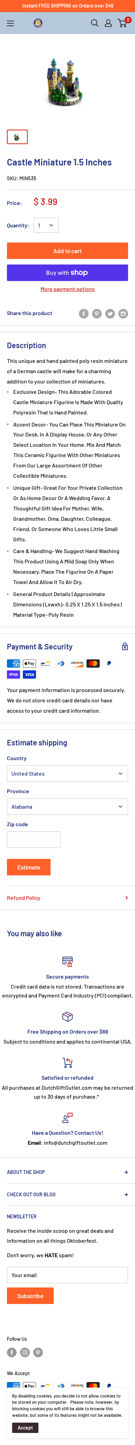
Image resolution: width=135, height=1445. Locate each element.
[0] (122, 23)
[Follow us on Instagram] (25, 1352)
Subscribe (30, 1295)
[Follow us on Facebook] (12, 1352)
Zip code (17, 824)
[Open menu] (10, 23)
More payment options (67, 288)
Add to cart (67, 250)
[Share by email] (123, 313)
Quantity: (18, 225)
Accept (25, 1428)
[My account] (108, 23)
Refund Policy (23, 897)
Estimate (28, 867)
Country (17, 758)
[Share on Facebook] (84, 313)
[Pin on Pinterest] (97, 313)
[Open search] (95, 23)
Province (18, 791)
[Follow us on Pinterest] (38, 1352)
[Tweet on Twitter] (110, 313)
